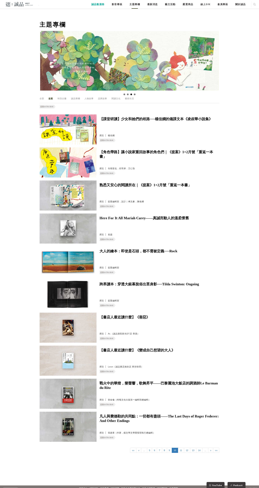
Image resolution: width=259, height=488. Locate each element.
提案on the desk (46, 107)
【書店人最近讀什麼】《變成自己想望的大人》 (137, 350)
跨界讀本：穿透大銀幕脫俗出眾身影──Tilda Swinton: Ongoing (149, 284)
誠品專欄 (75, 98)
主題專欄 (135, 4)
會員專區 (222, 4)
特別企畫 (62, 98)
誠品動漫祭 (98, 4)
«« (133, 450)
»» (216, 450)
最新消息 (152, 4)
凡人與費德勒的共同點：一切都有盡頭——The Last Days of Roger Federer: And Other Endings (159, 418)
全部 (42, 98)
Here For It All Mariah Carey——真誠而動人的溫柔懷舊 (144, 218)
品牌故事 (102, 98)
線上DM (205, 4)
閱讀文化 (116, 98)
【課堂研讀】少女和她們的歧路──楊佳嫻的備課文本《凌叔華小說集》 (156, 119)
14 (199, 450)
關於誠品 (240, 4)
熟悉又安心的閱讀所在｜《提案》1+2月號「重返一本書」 (146, 185)
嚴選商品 (188, 4)
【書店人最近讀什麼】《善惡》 (125, 317)
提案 (51, 98)
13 (193, 450)
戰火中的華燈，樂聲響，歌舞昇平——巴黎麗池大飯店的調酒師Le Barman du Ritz (159, 385)
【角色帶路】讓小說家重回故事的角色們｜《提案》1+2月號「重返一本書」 (156, 154)
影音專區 (117, 4)
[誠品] (19, 4)
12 (187, 450)
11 (181, 450)
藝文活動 (170, 4)
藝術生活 (129, 98)
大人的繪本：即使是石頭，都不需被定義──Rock (138, 251)
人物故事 (89, 98)
